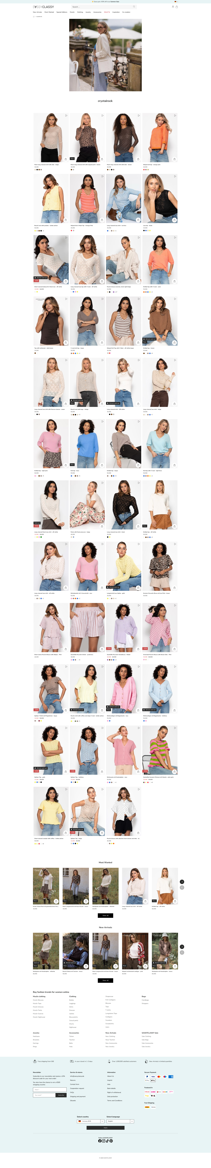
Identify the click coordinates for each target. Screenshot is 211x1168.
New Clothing (110, 1036)
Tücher (71, 1036)
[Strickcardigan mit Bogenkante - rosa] (123, 688)
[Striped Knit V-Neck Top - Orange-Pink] (87, 198)
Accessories (97, 12)
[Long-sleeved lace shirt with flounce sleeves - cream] (51, 382)
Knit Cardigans (111, 1000)
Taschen (72, 1040)
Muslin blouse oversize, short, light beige (119, 287)
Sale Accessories (147, 1043)
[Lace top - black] (159, 198)
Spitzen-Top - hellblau (77, 777)
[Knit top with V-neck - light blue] (159, 443)
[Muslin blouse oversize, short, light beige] (123, 259)
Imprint (109, 1080)
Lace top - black (147, 225)
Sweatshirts (110, 1024)
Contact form (74, 1084)
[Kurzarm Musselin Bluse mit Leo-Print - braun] (159, 566)
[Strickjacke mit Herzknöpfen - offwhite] (105, 886)
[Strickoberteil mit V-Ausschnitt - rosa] (87, 566)
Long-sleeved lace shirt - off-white (44, 593)
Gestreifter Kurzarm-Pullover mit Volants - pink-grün (158, 777)
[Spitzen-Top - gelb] (51, 750)
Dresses (72, 1010)
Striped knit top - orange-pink (151, 164)
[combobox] (104, 7)
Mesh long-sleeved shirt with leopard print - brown (85, 164)
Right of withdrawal (114, 1092)
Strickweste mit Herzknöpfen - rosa (117, 777)
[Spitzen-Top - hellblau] (87, 750)
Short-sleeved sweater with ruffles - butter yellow (48, 838)
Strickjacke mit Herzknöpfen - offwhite (103, 906)
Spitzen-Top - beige (76, 838)
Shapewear (109, 996)
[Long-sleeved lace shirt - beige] (159, 382)
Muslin (72, 12)
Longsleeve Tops (111, 1013)
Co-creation (126, 12)
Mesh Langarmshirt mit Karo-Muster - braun (75, 906)
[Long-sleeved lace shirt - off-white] (51, 566)
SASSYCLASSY (107, 1158)
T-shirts (108, 1010)
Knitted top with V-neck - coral (152, 287)
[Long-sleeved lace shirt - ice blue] (123, 198)
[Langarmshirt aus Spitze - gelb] (123, 566)
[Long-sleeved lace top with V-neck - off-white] (87, 259)
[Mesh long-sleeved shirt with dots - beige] (51, 137)
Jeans (107, 1027)
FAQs (72, 1092)
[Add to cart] (65, 159)
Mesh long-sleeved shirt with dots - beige (46, 164)
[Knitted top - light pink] (51, 443)
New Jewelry (110, 1047)
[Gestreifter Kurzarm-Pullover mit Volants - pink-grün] (159, 750)
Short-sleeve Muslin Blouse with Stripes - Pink (48, 654)
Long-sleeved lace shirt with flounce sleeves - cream (49, 409)
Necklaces (36, 1036)
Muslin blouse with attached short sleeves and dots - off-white (124, 838)
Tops (107, 1007)
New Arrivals (37, 12)
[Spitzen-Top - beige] (87, 811)
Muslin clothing (39, 996)
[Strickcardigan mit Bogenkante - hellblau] (159, 688)
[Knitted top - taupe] (123, 443)
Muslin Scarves (38, 1014)
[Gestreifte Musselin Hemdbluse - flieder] (123, 627)
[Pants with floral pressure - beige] (87, 504)
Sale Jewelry (146, 1047)
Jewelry (88, 12)
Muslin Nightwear (39, 1017)
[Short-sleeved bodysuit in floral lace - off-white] (51, 259)
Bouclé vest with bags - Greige (79, 409)
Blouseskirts (73, 1017)
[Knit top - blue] (87, 443)
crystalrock (39, 16)
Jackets (71, 1014)
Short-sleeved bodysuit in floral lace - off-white (48, 287)
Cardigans (109, 1017)
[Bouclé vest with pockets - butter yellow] (51, 198)
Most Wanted (49, 12)
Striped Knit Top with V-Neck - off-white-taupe (120, 348)
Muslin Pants (37, 1010)
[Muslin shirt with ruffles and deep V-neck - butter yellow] (87, 688)
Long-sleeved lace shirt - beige (152, 409)
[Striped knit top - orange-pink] (159, 137)
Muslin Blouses (38, 1000)
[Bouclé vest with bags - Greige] (87, 382)
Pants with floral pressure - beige (80, 532)
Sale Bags (145, 1040)
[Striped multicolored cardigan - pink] (135, 951)
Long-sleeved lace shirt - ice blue (116, 225)
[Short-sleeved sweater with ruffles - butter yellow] (51, 811)
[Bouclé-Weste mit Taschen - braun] (76, 951)
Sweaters (109, 1020)
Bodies (71, 1000)
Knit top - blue (75, 471)
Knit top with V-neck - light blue (152, 471)
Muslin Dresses (38, 1007)
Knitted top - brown (148, 348)
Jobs (108, 1084)
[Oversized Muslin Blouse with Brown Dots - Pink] (159, 627)
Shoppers (145, 1003)
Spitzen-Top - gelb (39, 777)
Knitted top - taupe (112, 471)
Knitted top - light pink (41, 471)
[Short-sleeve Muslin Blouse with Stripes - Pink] (51, 627)
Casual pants (73, 1020)
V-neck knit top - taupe (77, 348)
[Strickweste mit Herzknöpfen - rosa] (123, 750)
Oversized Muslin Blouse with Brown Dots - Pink (157, 654)
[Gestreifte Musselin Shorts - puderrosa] (87, 627)
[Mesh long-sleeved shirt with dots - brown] (123, 137)
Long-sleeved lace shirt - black (116, 532)
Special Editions (61, 12)
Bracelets (36, 1040)
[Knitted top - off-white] (159, 504)
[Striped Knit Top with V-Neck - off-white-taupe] (123, 321)
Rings (35, 1047)
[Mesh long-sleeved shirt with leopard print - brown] (87, 137)
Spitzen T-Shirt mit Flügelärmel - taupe (45, 716)
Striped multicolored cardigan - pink (132, 971)
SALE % (107, 12)
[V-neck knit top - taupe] (87, 321)
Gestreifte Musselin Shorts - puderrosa (82, 654)
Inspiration (116, 12)
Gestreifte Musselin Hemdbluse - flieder (118, 654)
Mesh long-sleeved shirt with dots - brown (119, 164)
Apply (105, 1128)
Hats (71, 1047)
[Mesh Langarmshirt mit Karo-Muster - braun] (76, 886)
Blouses (108, 1003)
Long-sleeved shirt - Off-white (116, 409)
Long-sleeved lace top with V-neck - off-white (84, 287)
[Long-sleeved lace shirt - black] (123, 504)
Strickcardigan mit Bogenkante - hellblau (155, 716)
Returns (72, 1080)
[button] (177, 7)
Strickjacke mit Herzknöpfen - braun (162, 971)
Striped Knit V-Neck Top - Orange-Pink (82, 225)
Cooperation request (77, 1088)
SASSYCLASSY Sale (150, 1033)
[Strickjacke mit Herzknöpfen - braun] (165, 951)
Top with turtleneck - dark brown (43, 348)
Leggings (72, 1003)
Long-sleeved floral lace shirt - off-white (46, 532)
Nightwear (72, 1027)
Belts (71, 1043)
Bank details (111, 1088)
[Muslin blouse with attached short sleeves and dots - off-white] (123, 811)
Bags (144, 996)
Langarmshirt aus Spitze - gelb (116, 593)
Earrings (36, 1043)
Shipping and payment (77, 1096)
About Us (110, 1076)
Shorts (71, 1024)
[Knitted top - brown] (159, 321)
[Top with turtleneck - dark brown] (51, 321)
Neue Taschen (110, 1040)
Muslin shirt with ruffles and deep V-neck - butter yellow (87, 716)
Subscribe (61, 1095)
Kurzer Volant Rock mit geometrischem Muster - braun (46, 906)
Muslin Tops (37, 1003)
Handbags (145, 1000)
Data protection (112, 1096)
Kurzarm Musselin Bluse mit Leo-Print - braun (156, 593)
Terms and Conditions (114, 1101)
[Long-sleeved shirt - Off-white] (123, 382)
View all (105, 915)
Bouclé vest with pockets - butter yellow (46, 225)
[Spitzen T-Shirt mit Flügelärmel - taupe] (51, 688)
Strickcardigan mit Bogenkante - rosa (117, 716)
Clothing (80, 12)
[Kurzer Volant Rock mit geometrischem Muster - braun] (46, 886)
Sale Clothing (146, 1036)
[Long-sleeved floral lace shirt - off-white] (51, 504)
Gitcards (73, 1101)
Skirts (71, 1007)
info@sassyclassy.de (77, 1076)
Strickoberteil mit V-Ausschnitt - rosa (81, 593)
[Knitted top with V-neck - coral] (159, 259)
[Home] (33, 16)
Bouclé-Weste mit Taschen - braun (73, 971)
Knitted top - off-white (149, 532)
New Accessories (111, 1043)
